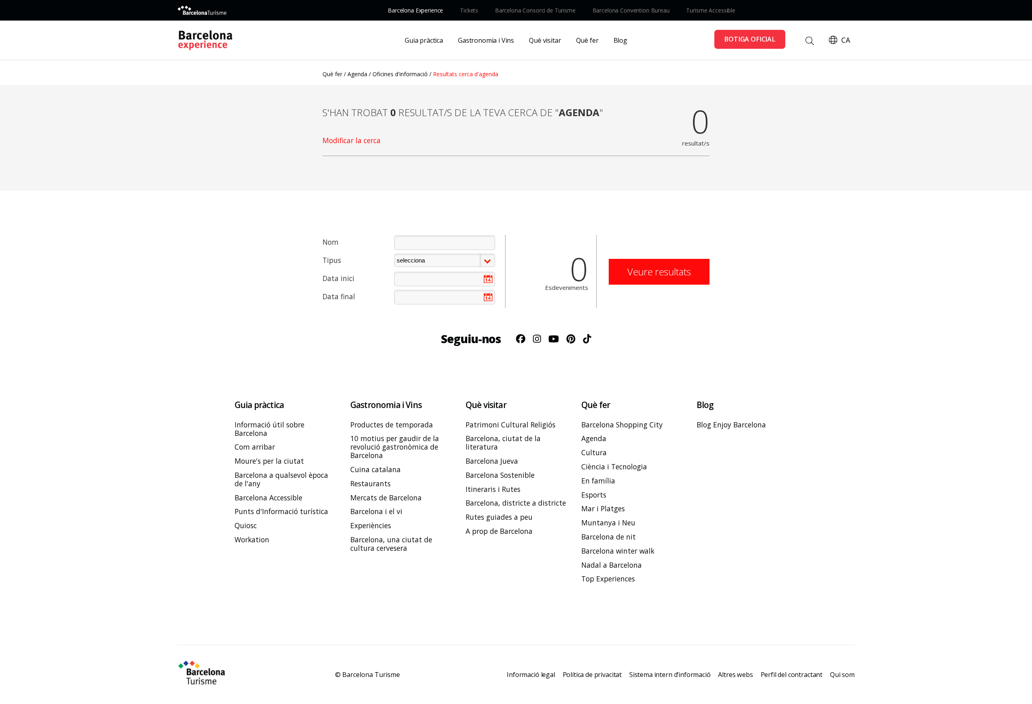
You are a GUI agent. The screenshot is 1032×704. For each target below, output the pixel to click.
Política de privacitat (592, 674)
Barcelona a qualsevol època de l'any (281, 479)
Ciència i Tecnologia (614, 466)
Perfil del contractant (791, 674)
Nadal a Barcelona (611, 565)
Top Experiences (608, 579)
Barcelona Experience (415, 10)
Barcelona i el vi (376, 511)
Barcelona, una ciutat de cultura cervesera (391, 543)
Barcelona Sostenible (500, 475)
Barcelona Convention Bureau (631, 10)
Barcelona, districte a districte (516, 503)
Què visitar (545, 40)
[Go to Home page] (208, 40)
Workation (252, 539)
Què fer (587, 40)
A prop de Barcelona (499, 531)
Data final (338, 296)
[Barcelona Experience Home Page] (202, 10)
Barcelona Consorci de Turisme (535, 10)
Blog (620, 40)
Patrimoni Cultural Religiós (511, 425)
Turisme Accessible (710, 10)
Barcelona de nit (608, 537)
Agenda (357, 74)
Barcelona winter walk (617, 551)
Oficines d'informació (400, 74)
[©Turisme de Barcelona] (202, 674)
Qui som (842, 674)
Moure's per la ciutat (269, 461)
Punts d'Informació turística (281, 511)
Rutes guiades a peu (499, 517)
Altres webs (735, 674)
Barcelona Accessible (268, 498)
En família (598, 481)
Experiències (370, 525)
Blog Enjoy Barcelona (731, 425)
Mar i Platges (603, 508)
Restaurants (370, 483)
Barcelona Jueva (492, 461)
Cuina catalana (375, 469)
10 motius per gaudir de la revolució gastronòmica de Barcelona (394, 447)
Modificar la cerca (351, 140)
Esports (593, 495)
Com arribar (255, 447)
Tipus (331, 260)
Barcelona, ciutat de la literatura (503, 443)
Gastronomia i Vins (486, 40)
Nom (330, 242)
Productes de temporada (391, 425)
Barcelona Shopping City (622, 425)
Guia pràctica (424, 40)
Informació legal (531, 674)
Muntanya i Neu (608, 523)
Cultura (594, 452)
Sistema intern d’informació (670, 674)
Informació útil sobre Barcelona (269, 429)
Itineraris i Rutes (493, 489)
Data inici (338, 278)
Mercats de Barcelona (386, 498)
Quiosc (246, 525)
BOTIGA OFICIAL (750, 39)
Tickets (469, 10)
